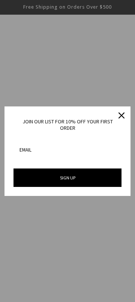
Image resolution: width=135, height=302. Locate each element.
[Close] (121, 115)
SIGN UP (67, 178)
